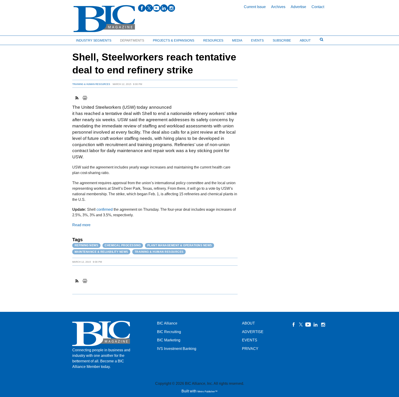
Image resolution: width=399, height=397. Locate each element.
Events (257, 40)
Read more (81, 225)
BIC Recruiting (169, 332)
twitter (149, 8)
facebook (141, 8)
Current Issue (255, 7)
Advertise (298, 7)
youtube (156, 8)
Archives (278, 7)
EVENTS (249, 340)
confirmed (105, 209)
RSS (77, 98)
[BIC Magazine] (104, 18)
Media (237, 40)
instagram (171, 8)
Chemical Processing (123, 245)
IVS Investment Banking (176, 349)
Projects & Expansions (173, 40)
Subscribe (282, 40)
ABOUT (248, 323)
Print (85, 98)
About (305, 40)
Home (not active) (13, 39)
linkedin (164, 8)
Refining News (86, 245)
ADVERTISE (252, 332)
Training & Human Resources (91, 84)
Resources (213, 40)
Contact (317, 7)
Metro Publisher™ (207, 391)
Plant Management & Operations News (179, 245)
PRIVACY (250, 349)
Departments (132, 40)
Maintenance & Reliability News (101, 251)
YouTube (308, 324)
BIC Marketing (168, 340)
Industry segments (93, 40)
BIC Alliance (167, 323)
